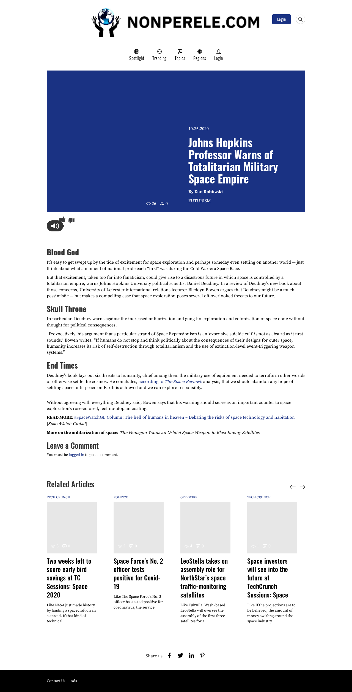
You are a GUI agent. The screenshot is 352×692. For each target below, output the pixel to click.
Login (281, 19)
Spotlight (136, 58)
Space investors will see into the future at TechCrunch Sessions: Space (267, 577)
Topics (180, 58)
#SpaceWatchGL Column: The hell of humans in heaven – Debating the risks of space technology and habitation (184, 417)
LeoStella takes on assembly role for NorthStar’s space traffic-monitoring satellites (204, 577)
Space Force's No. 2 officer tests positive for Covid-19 (138, 573)
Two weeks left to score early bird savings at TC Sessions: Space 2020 (69, 577)
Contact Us (56, 681)
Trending (159, 58)
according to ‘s (170, 381)
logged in (76, 454)
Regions (199, 58)
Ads (74, 681)
